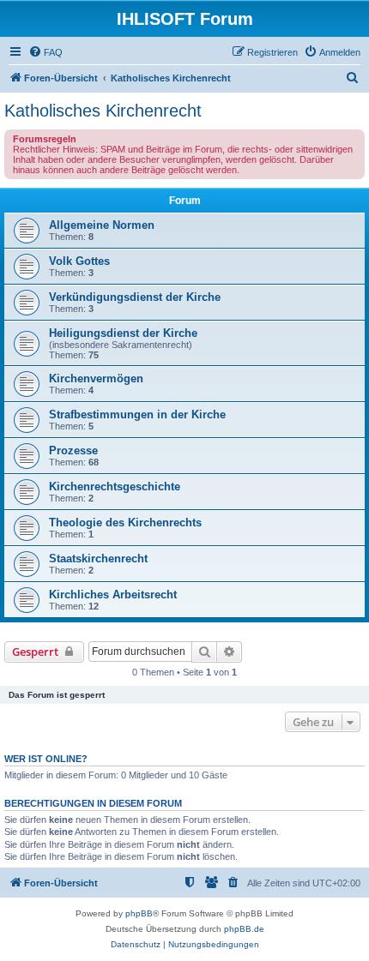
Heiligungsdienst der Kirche (123, 333)
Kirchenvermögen (96, 378)
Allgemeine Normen (101, 225)
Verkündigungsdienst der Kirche (135, 297)
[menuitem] (45, 52)
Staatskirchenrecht (98, 558)
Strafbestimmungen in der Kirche (137, 414)
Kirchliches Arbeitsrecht (113, 594)
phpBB (139, 913)
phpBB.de (244, 929)
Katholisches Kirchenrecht (103, 110)
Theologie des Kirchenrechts (125, 522)
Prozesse (73, 450)
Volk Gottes (79, 261)
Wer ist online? (46, 759)
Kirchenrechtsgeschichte (114, 486)
